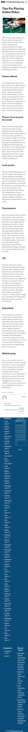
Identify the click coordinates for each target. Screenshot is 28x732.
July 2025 (7, 456)
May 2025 (8, 463)
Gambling (10, 392)
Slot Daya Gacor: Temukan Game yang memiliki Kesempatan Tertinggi (22, 716)
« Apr (20, 449)
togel (6, 656)
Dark (3, 1)
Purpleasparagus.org (15, 2)
